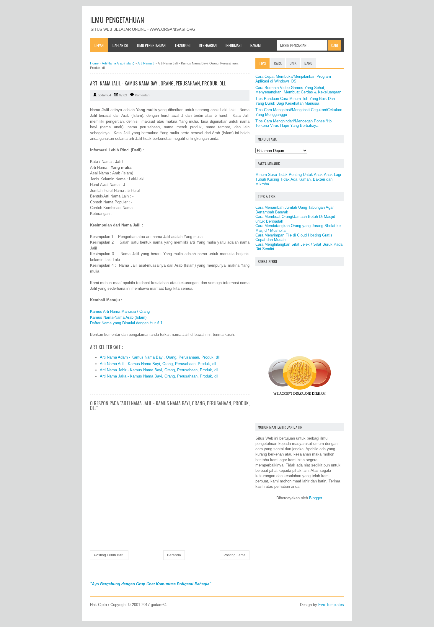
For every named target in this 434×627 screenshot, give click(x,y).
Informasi (234, 45)
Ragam (255, 45)
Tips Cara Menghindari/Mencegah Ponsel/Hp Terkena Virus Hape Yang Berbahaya (293, 123)
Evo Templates (331, 604)
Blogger (315, 498)
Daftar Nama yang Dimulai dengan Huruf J (126, 323)
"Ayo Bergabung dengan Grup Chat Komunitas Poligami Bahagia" (150, 584)
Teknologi (182, 45)
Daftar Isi (120, 45)
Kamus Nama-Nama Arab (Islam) (118, 317)
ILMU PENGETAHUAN (117, 19)
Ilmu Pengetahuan (151, 45)
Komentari (142, 95)
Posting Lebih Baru (109, 555)
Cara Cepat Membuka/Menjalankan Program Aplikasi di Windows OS (293, 78)
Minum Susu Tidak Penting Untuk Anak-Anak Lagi (298, 174)
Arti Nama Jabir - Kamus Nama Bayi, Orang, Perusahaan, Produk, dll (159, 370)
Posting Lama (234, 555)
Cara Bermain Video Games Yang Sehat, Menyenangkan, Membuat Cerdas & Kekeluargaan (298, 90)
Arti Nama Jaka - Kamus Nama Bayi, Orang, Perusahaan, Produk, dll (159, 376)
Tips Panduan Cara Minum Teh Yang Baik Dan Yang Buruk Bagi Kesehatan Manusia (295, 101)
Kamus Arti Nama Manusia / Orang (120, 311)
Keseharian (208, 45)
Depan (99, 45)
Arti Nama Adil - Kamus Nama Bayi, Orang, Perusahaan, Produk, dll (158, 364)
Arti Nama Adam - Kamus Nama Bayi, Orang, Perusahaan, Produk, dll (160, 357)
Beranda (174, 555)
